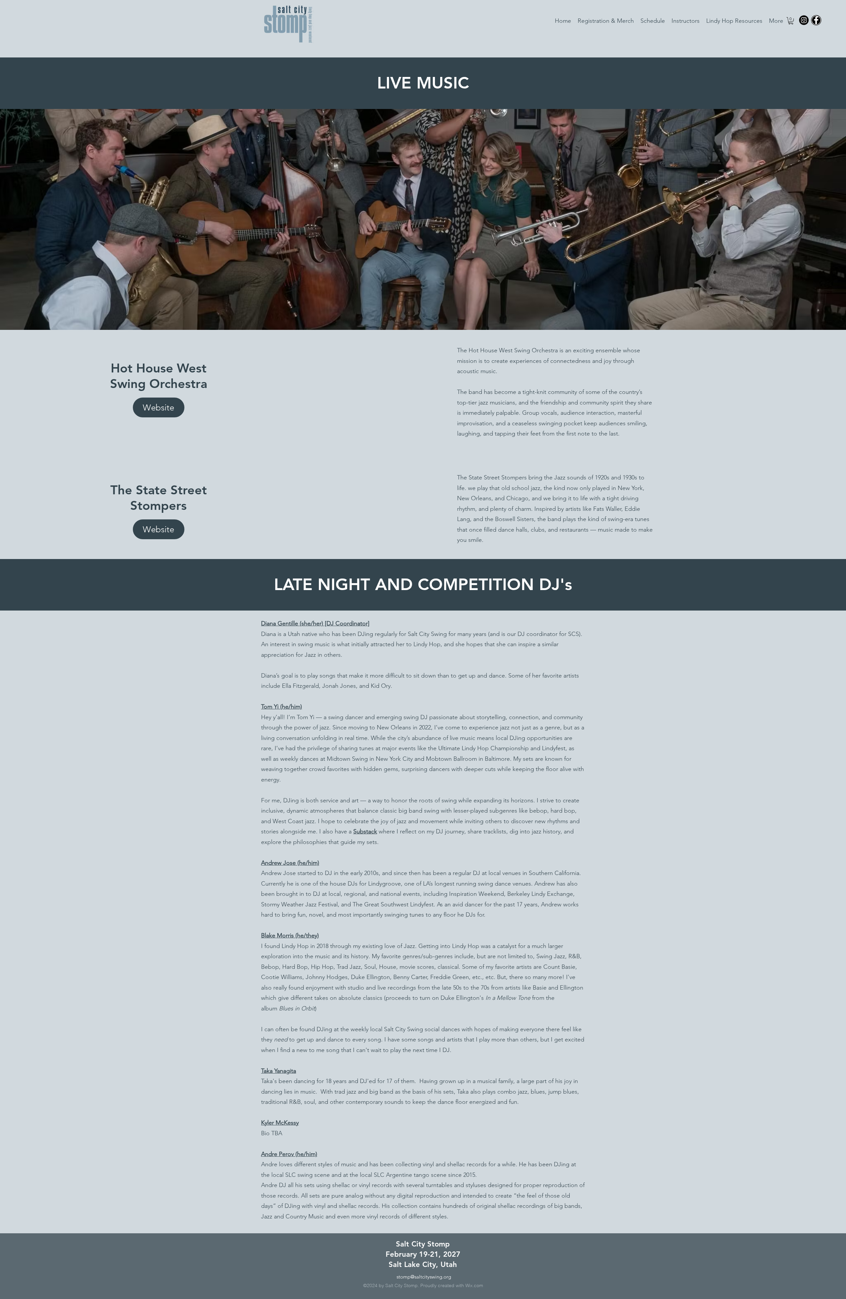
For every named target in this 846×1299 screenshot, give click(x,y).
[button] (791, 20)
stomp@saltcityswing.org (424, 1277)
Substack (365, 831)
